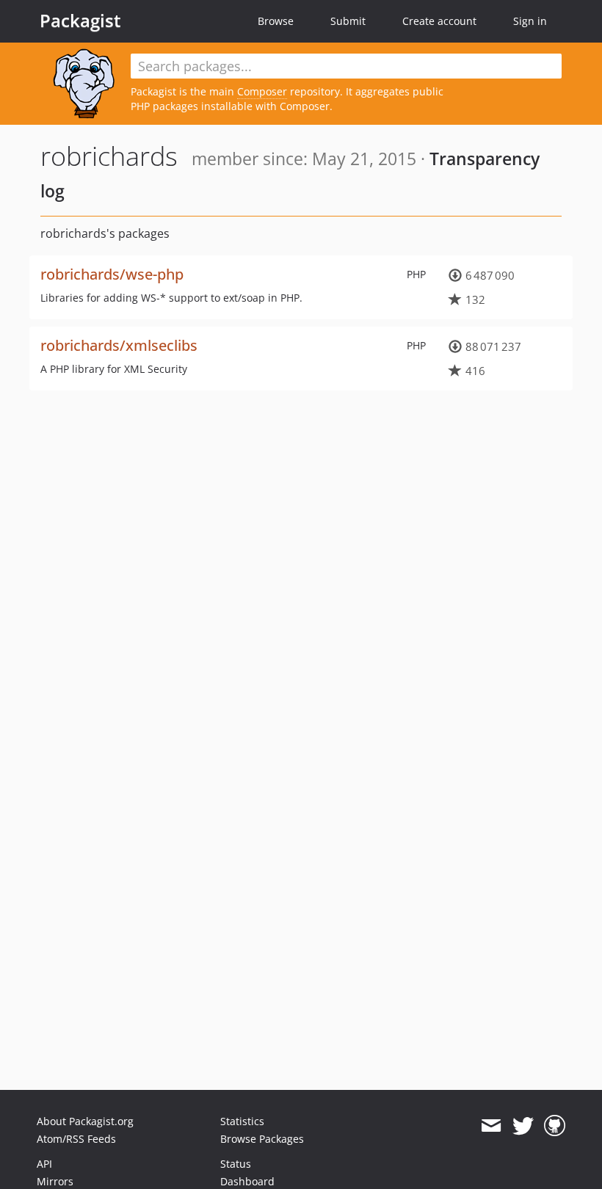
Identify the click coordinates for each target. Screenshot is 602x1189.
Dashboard (247, 1181)
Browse (276, 21)
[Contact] (490, 1126)
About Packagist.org (85, 1121)
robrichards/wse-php (112, 274)
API (44, 1164)
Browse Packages (262, 1139)
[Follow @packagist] (523, 1126)
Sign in (530, 21)
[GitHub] (554, 1126)
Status (235, 1164)
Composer (262, 91)
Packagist (80, 20)
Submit (348, 21)
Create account (439, 21)
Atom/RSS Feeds (76, 1139)
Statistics (242, 1121)
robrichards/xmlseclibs (118, 345)
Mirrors (55, 1181)
